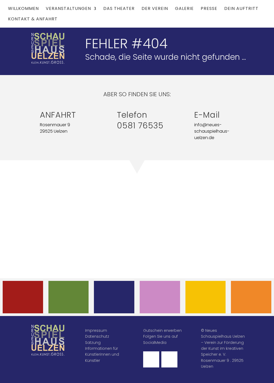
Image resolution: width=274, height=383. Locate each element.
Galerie (184, 9)
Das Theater (119, 9)
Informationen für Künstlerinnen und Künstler (102, 354)
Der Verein (155, 9)
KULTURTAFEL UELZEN (205, 296)
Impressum (96, 330)
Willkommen (23, 9)
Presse (209, 9)
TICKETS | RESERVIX (114, 296)
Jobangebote (251, 292)
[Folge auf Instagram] (169, 359)
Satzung (93, 342)
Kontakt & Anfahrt (33, 19)
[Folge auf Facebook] (151, 359)
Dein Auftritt (241, 9)
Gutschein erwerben (162, 330)
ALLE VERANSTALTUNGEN (27, 296)
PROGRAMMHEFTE (71, 292)
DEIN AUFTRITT (160, 292)
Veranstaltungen (68, 9)
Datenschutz (97, 336)
